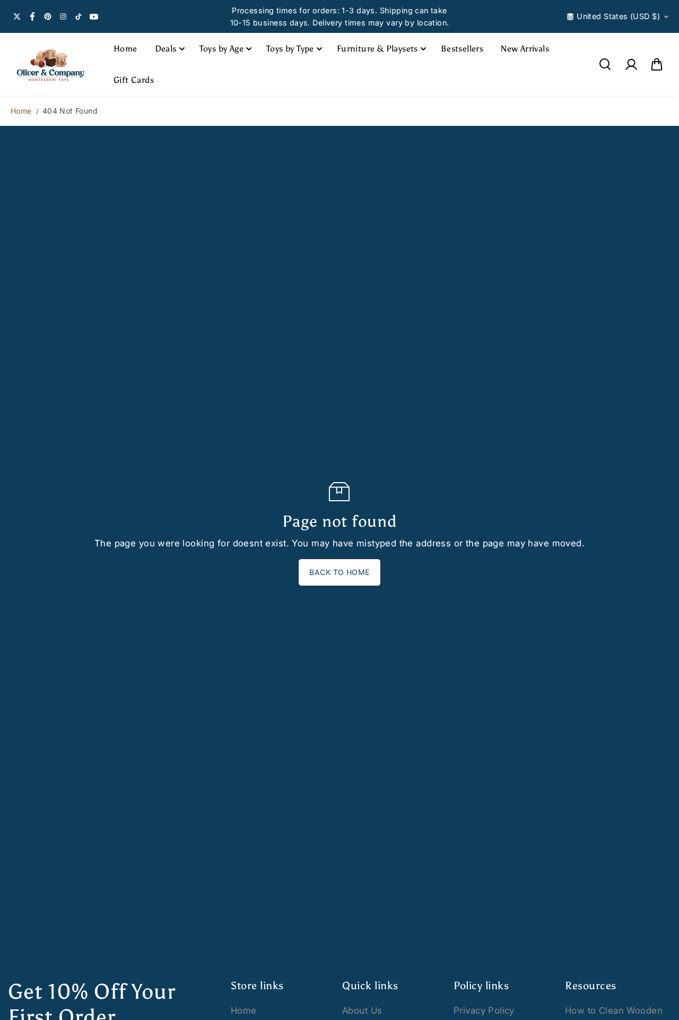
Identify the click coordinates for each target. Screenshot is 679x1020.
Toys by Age (221, 49)
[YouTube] (94, 16)
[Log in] (630, 64)
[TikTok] (78, 16)
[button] (656, 64)
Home (125, 49)
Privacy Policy (484, 1010)
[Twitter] (17, 16)
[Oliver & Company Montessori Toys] (50, 64)
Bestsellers (462, 49)
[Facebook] (32, 16)
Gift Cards (134, 80)
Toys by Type (290, 49)
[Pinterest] (47, 16)
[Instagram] (63, 16)
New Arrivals (525, 49)
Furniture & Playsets (377, 49)
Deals (166, 49)
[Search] (604, 64)
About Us (362, 1010)
